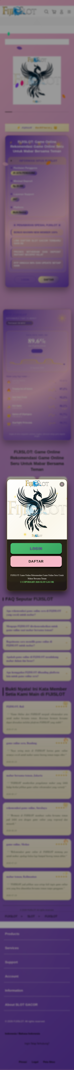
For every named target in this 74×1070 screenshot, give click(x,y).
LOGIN (36, 548)
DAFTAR (36, 561)
